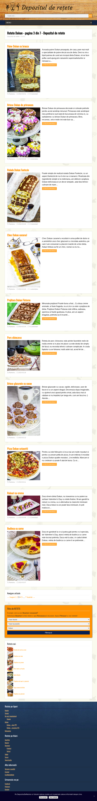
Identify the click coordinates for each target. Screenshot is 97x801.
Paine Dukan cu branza (18, 46)
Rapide (7, 710)
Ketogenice (8, 731)
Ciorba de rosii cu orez (20, 649)
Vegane (9, 719)
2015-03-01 (22, 94)
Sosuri (6, 757)
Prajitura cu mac (18, 656)
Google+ (7, 789)
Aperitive (7, 740)
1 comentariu (34, 159)
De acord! (43, 797)
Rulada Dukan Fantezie (18, 170)
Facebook (7, 784)
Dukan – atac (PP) (12, 725)
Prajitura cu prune (19, 662)
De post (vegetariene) (11, 716)
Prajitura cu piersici (19, 693)
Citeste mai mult (49, 65)
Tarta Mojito (17, 675)
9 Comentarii (34, 94)
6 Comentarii (34, 326)
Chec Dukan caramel (17, 235)
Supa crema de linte (19, 687)
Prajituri (9, 748)
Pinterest (7, 786)
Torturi (8, 751)
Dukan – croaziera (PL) (13, 728)
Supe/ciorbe (8, 760)
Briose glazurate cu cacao (19, 383)
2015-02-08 (22, 517)
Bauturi (7, 743)
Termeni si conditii (10, 769)
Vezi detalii (53, 797)
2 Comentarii (34, 224)
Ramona (12, 94)
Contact (7, 772)
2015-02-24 (22, 326)
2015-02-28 (22, 159)
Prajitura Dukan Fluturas (19, 300)
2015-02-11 (22, 482)
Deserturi (7, 745)
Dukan (6, 722)
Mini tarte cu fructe (19, 668)
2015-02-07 (22, 582)
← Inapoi (11, 597)
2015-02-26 (22, 224)
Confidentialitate (9, 775)
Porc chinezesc (14, 337)
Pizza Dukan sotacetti (17, 449)
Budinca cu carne (15, 528)
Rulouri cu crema (15, 493)
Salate (6, 754)
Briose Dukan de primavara (20, 105)
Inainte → (31, 597)
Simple (7, 713)
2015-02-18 (22, 372)
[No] (94, 796)
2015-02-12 (22, 437)
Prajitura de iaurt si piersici (21, 681)
